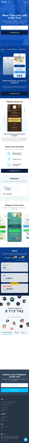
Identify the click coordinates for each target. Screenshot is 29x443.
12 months (21, 257)
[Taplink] (4, 2)
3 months (7, 257)
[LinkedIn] (11, 437)
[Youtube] (2, 437)
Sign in (25, 2)
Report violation (4, 420)
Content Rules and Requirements (8, 401)
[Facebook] (8, 437)
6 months (14, 257)
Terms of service (4, 405)
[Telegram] (17, 437)
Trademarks (3, 407)
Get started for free (14, 32)
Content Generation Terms (7, 403)
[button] (7, 198)
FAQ (2, 428)
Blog (2, 430)
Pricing (2, 411)
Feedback (3, 418)
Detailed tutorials (5, 426)
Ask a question (4, 416)
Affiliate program (4, 409)
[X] (14, 437)
